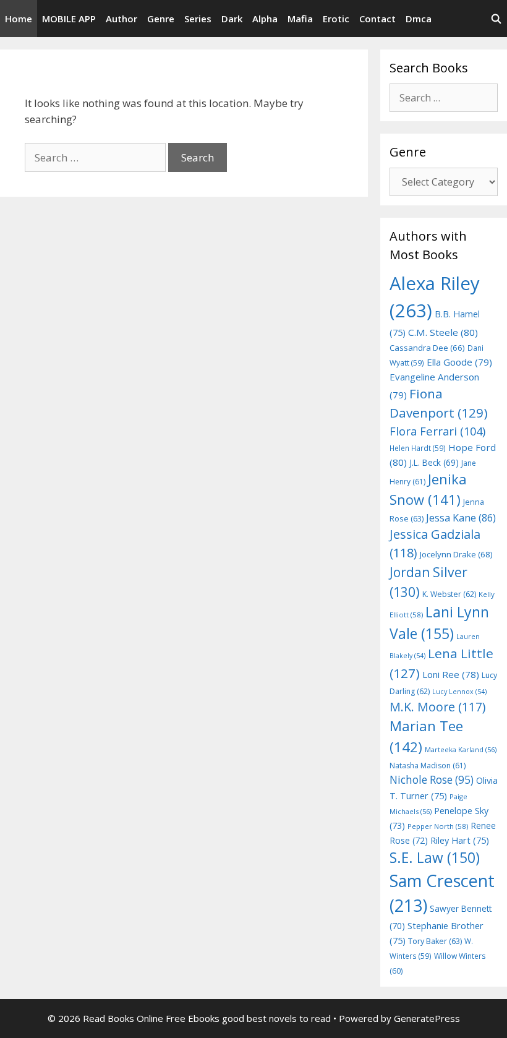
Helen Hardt (418, 448)
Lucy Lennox (459, 691)
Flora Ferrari (437, 431)
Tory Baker (435, 941)
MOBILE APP (69, 18)
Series (197, 18)
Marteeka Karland (460, 749)
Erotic (336, 18)
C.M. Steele (443, 332)
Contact (377, 18)
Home (18, 18)
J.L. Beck (434, 462)
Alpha (265, 18)
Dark (231, 18)
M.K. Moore (437, 706)
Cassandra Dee (427, 347)
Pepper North (437, 826)
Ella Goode (459, 362)
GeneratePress (427, 1018)
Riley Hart (459, 840)
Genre (160, 18)
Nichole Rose (432, 780)
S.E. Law (435, 857)
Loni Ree (450, 674)
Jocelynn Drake (456, 554)
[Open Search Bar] (496, 18)
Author (121, 18)
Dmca (419, 18)
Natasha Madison (428, 765)
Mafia (300, 18)
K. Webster (449, 594)
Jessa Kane (461, 518)
